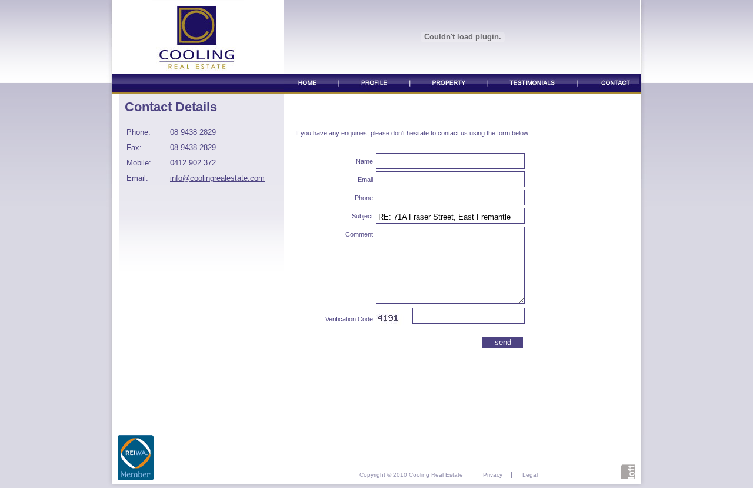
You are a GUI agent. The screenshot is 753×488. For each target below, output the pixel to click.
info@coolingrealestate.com (217, 178)
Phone (364, 197)
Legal (530, 475)
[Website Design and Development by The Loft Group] (628, 476)
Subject (362, 216)
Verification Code (349, 319)
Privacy (492, 475)
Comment (359, 234)
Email (365, 179)
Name (364, 161)
